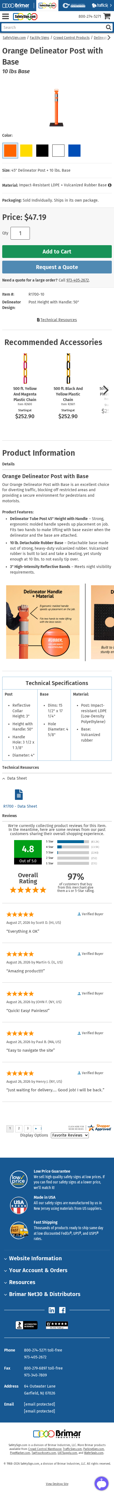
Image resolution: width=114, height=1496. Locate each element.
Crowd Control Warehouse (44, 1449)
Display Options (34, 1135)
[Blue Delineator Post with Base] (74, 150)
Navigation (5, 16)
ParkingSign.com (93, 1449)
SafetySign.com (14, 38)
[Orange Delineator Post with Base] (10, 150)
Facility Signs (39, 38)
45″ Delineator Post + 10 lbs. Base (41, 170)
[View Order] (43, 21)
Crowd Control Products (71, 38)
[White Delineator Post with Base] (58, 150)
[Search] (108, 27)
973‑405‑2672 (77, 280)
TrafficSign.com (72, 1449)
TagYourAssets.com (44, 1453)
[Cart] (108, 16)
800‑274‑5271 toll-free (43, 1350)
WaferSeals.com (93, 1453)
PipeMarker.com (20, 1453)
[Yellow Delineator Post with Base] (26, 150)
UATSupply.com (67, 1453)
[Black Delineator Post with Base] (42, 150)
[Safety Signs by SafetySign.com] (24, 16)
